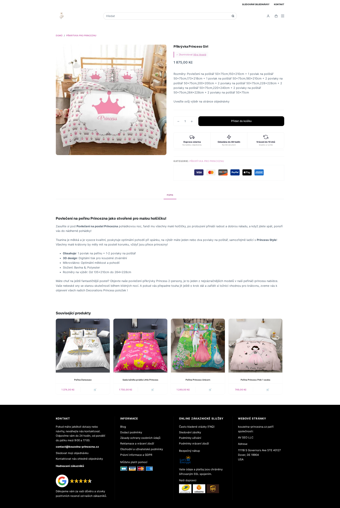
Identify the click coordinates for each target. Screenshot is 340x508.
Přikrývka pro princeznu (206, 161)
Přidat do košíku (241, 121)
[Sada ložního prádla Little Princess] (140, 346)
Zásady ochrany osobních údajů (140, 437)
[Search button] (233, 16)
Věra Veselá (199, 54)
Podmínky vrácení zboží (194, 443)
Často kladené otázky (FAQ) (197, 426)
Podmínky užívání (190, 437)
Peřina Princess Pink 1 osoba (255, 379)
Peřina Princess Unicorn (198, 379)
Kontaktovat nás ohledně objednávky (79, 458)
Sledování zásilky (190, 432)
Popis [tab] (170, 195)
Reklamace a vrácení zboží (137, 443)
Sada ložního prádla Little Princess (140, 379)
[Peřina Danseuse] (83, 346)
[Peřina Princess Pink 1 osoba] (255, 346)
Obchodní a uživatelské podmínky (141, 449)
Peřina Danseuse (83, 379)
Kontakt (279, 4)
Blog (123, 426)
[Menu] (282, 16)
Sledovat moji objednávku (72, 453)
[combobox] (167, 16)
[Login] (268, 16)
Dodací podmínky (131, 432)
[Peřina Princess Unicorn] (198, 346)
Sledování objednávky (256, 4)
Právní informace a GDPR (136, 454)
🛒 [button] (95, 389)
